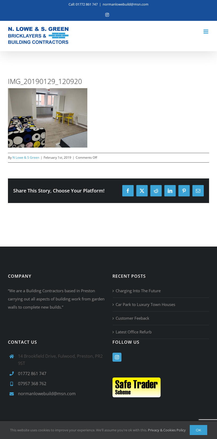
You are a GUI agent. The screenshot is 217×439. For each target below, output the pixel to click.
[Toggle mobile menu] (206, 31)
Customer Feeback (132, 318)
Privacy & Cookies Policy (167, 430)
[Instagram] (116, 357)
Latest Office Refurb (134, 331)
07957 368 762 (32, 383)
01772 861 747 (32, 373)
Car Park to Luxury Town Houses (145, 304)
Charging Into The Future (138, 290)
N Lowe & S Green (25, 157)
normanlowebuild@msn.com (125, 4)
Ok (198, 430)
